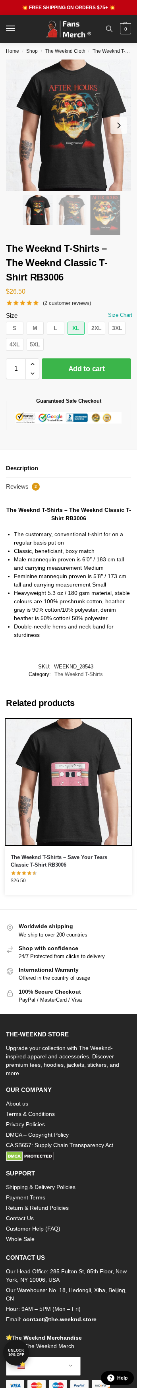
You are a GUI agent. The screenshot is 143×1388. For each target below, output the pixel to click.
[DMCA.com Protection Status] (68, 1156)
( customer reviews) (67, 303)
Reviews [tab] (21, 486)
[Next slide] (118, 125)
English (37, 1366)
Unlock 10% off (16, 1352)
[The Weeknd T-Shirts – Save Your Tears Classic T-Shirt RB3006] (68, 782)
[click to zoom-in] (71, 125)
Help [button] (122, 1378)
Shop (32, 51)
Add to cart (86, 369)
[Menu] (18, 29)
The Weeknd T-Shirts (115, 51)
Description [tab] (22, 468)
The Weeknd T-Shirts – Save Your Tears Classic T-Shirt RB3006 (59, 861)
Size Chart (120, 315)
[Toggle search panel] (109, 29)
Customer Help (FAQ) (33, 1228)
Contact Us (20, 1218)
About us (17, 1103)
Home (12, 51)
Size (11, 315)
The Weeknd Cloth (65, 51)
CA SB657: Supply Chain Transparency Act (59, 1145)
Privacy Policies (25, 1124)
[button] (124, 28)
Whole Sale (20, 1239)
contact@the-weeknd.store (60, 1319)
